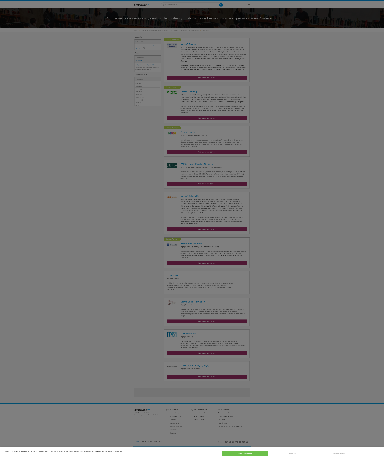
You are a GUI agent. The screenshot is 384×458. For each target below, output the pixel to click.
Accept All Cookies (245, 454)
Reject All (292, 454)
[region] (192, 452)
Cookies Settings (339, 454)
